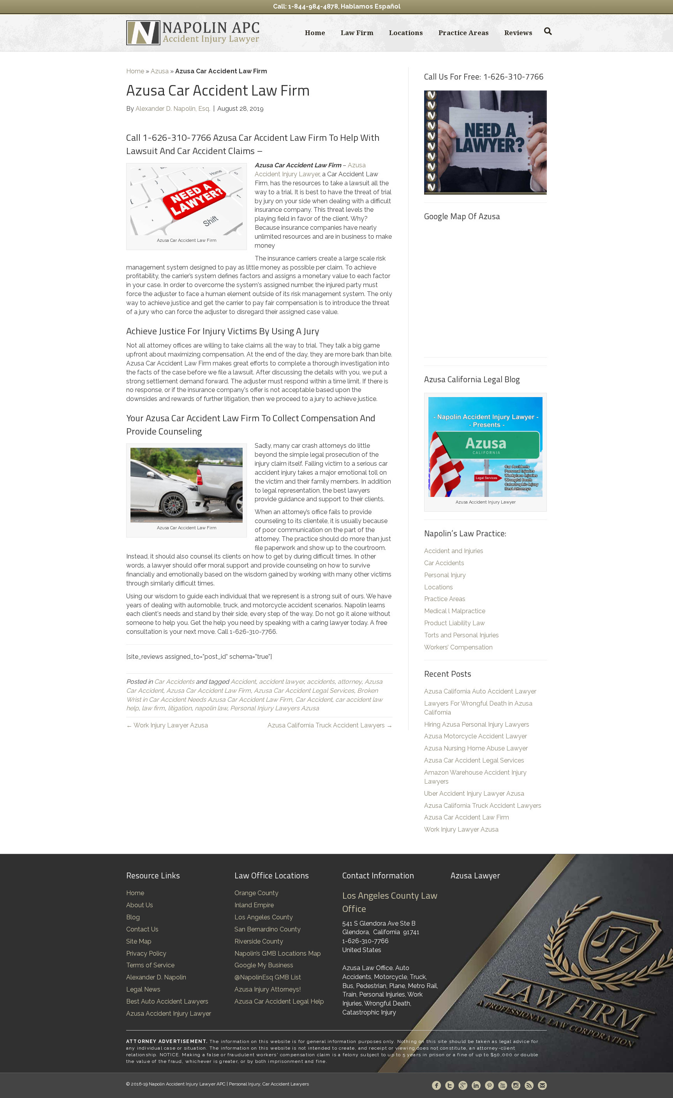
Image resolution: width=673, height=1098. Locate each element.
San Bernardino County (267, 929)
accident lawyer (281, 681)
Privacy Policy (146, 953)
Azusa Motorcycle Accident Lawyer (475, 736)
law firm (153, 708)
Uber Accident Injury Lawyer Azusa (474, 793)
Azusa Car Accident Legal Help (279, 1001)
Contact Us (142, 929)
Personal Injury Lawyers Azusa (274, 708)
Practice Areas (464, 32)
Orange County (256, 893)
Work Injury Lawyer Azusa (461, 829)
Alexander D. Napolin (156, 977)
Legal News (143, 989)
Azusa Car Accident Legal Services (304, 690)
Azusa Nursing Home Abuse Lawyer (476, 748)
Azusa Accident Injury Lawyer (168, 1013)
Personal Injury (445, 575)
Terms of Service (150, 965)
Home (315, 32)
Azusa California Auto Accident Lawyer (480, 691)
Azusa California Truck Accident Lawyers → (330, 725)
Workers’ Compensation (458, 647)
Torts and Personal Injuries (461, 635)
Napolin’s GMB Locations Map (277, 953)
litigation (180, 708)
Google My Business (263, 965)
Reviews (518, 32)
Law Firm (357, 32)
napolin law (211, 708)
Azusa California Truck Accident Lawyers (482, 805)
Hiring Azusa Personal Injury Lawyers (476, 724)
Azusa (160, 71)
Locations (406, 32)
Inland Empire (254, 905)
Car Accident (313, 699)
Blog (133, 917)
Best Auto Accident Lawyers (167, 1001)
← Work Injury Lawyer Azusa (167, 725)
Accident (243, 681)
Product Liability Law (454, 623)
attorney (349, 681)
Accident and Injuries (453, 551)
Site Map (139, 941)
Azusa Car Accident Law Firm (208, 690)
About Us (139, 905)
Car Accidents (174, 681)
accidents (321, 681)
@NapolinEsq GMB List (267, 977)
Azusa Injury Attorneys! (267, 989)
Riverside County (258, 941)
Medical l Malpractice (454, 611)
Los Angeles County (263, 917)
